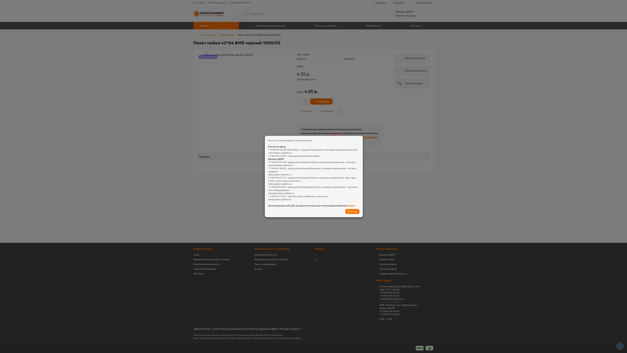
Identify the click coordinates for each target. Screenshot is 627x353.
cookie (351, 205)
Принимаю (352, 211)
